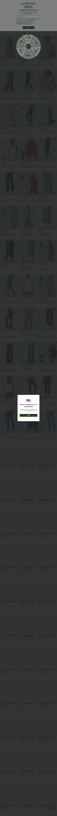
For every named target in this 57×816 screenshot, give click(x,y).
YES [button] (28, 415)
